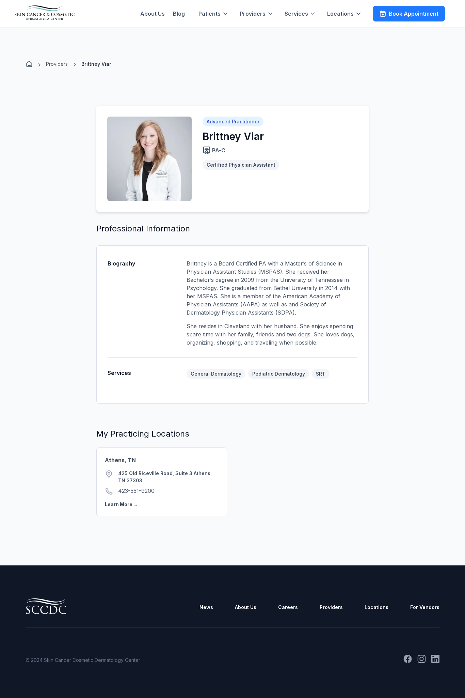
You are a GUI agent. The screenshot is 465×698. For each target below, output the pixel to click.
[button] (213, 13)
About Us (152, 13)
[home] (45, 12)
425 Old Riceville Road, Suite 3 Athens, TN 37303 (165, 476)
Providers (57, 64)
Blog (179, 13)
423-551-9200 (136, 490)
